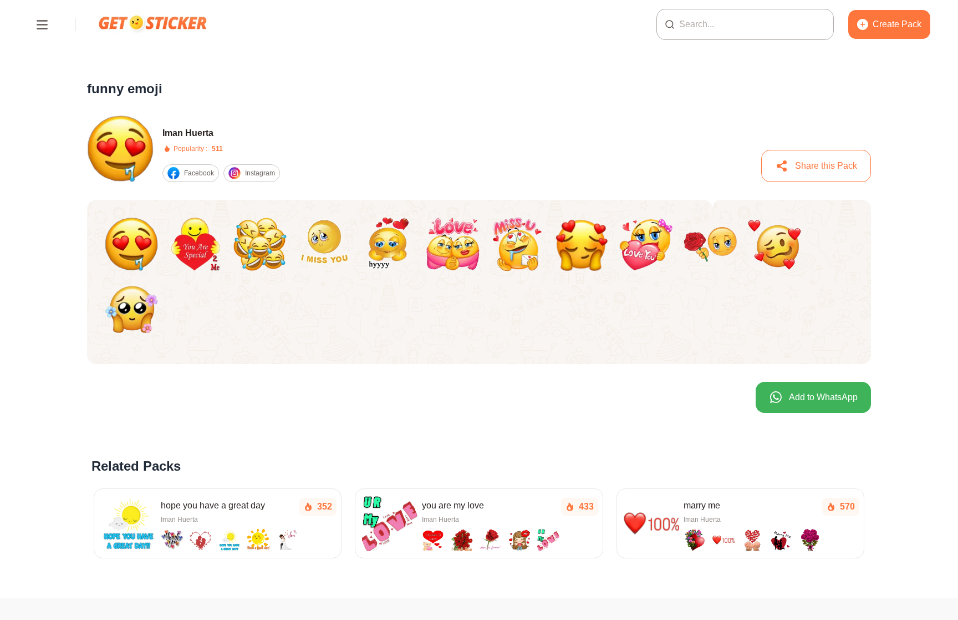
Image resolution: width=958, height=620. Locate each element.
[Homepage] (153, 24)
